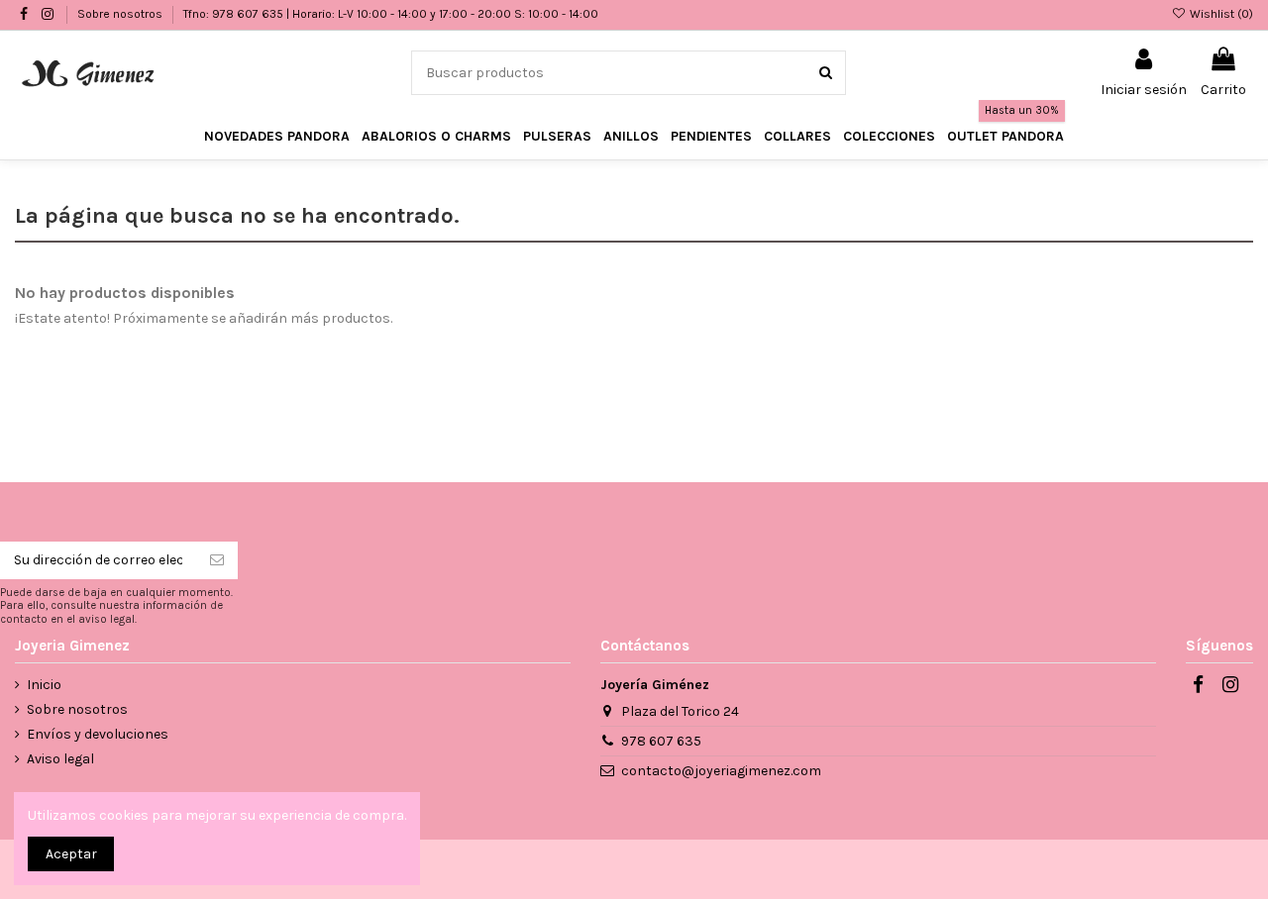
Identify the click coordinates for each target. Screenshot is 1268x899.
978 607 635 (661, 741)
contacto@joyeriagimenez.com (721, 770)
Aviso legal (60, 758)
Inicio (44, 684)
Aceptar (71, 854)
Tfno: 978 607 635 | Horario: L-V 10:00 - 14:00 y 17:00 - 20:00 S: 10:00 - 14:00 (390, 14)
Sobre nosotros (121, 14)
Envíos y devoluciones (97, 734)
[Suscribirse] (217, 560)
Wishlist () (1220, 14)
